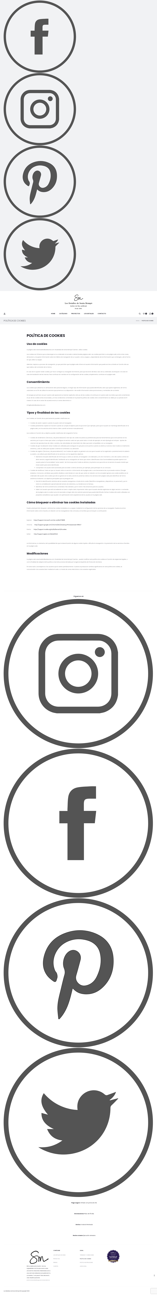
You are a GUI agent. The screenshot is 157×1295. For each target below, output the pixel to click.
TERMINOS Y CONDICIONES (87, 1255)
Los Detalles (89, 314)
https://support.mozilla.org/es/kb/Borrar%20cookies (50, 529)
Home (53, 314)
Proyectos (75, 314)
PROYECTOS (56, 1259)
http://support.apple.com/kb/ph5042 (46, 534)
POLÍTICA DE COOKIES (85, 1259)
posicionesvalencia (44, 1280)
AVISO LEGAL (83, 1266)
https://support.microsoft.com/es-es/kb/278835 (49, 520)
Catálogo (63, 314)
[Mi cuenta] (4, 314)
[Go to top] (154, 1275)
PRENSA (55, 1262)
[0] (144, 314)
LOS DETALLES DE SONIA (59, 1255)
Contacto (102, 314)
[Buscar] (140, 314)
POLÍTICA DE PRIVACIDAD (86, 1262)
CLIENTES (55, 1266)
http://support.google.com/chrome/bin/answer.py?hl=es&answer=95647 (57, 525)
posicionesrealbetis (32, 1280)
